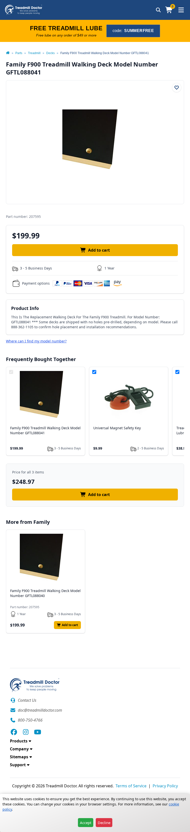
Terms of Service (131, 786)
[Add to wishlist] (176, 87)
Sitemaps (19, 757)
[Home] (8, 53)
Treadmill (34, 53)
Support (18, 764)
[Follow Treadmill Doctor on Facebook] (14, 732)
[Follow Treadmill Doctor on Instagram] (26, 732)
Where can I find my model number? (36, 341)
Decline (104, 822)
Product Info (25, 308)
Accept (85, 822)
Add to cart (99, 250)
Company (19, 749)
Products (18, 741)
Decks (50, 53)
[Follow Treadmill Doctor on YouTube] (38, 732)
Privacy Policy (165, 786)
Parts (18, 53)
